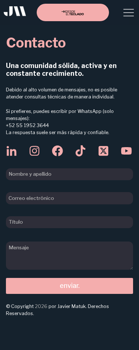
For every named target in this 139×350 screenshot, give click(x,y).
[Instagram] (34, 150)
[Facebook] (57, 150)
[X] (103, 150)
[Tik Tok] (80, 150)
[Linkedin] (11, 150)
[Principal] (15, 13)
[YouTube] (126, 150)
